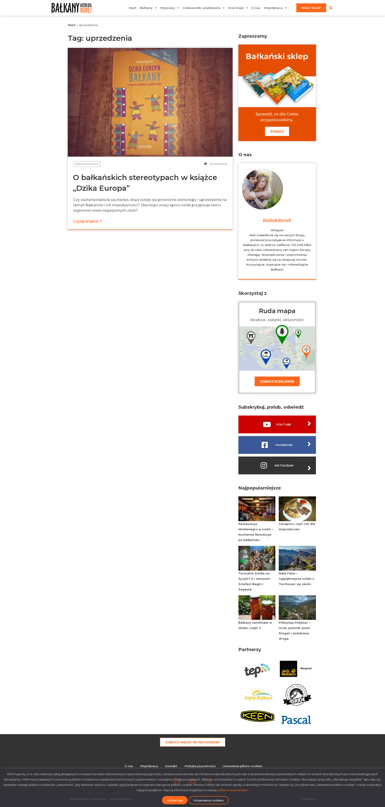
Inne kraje (236, 8)
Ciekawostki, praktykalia (201, 8)
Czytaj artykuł (86, 221)
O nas (255, 8)
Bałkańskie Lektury (87, 164)
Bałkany (146, 8)
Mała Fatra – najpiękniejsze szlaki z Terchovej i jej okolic (296, 578)
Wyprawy (167, 8)
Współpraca (273, 8)
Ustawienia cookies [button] (209, 800)
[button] (330, 7)
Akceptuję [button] (175, 800)
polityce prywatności (232, 790)
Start (132, 8)
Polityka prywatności (200, 766)
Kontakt (171, 766)
